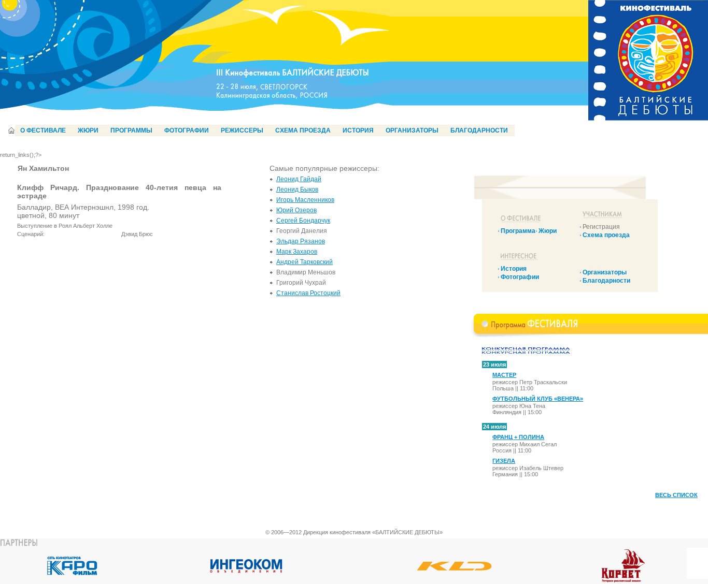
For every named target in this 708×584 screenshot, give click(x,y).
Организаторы (605, 272)
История (514, 268)
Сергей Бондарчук (303, 220)
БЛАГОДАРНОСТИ (479, 130)
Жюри (548, 231)
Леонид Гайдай (298, 179)
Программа (518, 231)
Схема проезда (606, 235)
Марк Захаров (296, 251)
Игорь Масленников (305, 199)
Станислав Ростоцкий (308, 293)
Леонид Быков (297, 189)
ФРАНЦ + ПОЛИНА (518, 437)
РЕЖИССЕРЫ (242, 130)
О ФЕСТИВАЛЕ (43, 130)
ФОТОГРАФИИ (186, 130)
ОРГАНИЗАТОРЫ (412, 130)
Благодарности (606, 280)
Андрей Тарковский (304, 262)
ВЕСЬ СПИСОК (676, 495)
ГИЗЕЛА (503, 461)
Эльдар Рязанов (300, 241)
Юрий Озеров (296, 210)
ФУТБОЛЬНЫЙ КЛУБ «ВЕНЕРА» (537, 399)
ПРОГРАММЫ (131, 130)
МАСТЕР (504, 375)
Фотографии (520, 277)
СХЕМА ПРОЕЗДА (303, 130)
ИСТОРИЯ (358, 130)
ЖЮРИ (88, 130)
